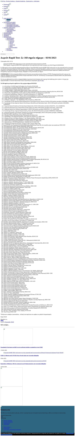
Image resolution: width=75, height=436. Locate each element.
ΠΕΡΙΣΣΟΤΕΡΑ (7, 37)
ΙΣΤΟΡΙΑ (8, 48)
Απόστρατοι (6, 424)
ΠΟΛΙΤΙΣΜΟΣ (10, 39)
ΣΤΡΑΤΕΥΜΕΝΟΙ (8, 33)
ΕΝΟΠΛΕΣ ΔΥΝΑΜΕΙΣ (9, 22)
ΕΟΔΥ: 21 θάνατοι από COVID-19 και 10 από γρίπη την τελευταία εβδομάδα (20, 355)
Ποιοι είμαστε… (7, 427)
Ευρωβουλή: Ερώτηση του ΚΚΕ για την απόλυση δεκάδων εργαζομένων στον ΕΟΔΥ (22, 347)
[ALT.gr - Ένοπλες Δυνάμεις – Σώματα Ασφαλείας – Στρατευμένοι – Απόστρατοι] (20, 1)
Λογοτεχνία (12, 44)
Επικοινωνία (6, 428)
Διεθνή (8, 21)
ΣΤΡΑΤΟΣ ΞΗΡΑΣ (10, 23)
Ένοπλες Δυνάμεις (8, 420)
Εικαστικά (11, 41)
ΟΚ (11, 434)
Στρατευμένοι (7, 423)
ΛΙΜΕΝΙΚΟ (9, 31)
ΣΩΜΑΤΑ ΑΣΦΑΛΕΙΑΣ (9, 27)
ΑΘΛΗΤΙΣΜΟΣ (10, 38)
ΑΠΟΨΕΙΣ (6, 35)
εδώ (39, 80)
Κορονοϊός (7, 322)
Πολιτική (8, 19)
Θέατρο (11, 43)
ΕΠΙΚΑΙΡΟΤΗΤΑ (8, 18)
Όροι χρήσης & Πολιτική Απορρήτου (12, 429)
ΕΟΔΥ (12, 322)
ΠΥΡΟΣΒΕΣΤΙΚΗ (10, 30)
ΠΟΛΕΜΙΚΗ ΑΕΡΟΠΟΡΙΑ (13, 26)
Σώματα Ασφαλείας (8, 421)
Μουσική (11, 42)
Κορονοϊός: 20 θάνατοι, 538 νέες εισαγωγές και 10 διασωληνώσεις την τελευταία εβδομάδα (23, 363)
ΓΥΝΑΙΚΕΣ (9, 50)
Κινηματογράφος (13, 47)
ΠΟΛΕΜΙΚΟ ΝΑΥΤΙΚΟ (12, 25)
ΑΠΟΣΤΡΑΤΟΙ (7, 34)
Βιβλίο (11, 46)
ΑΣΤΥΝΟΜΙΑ (10, 29)
